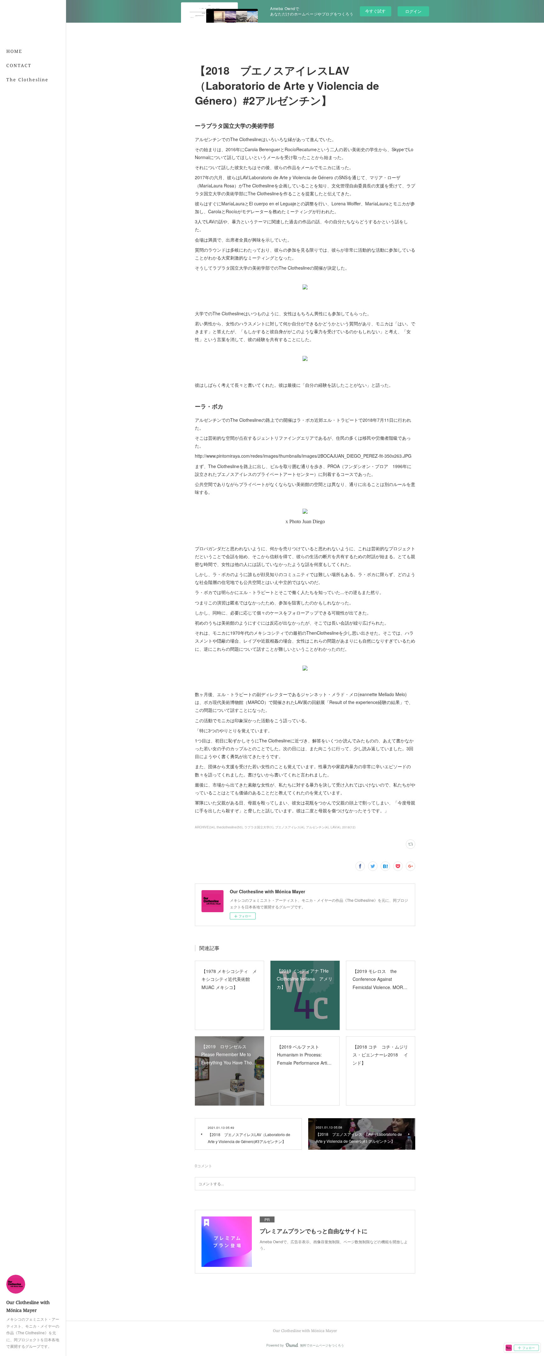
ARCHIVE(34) (205, 827)
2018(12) (348, 827)
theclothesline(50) (229, 827)
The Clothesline (27, 80)
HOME (14, 51)
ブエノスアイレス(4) (289, 827)
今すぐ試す (375, 11)
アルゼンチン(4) (317, 827)
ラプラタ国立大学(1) (258, 827)
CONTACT (18, 65)
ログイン (413, 11)
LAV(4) (335, 827)
